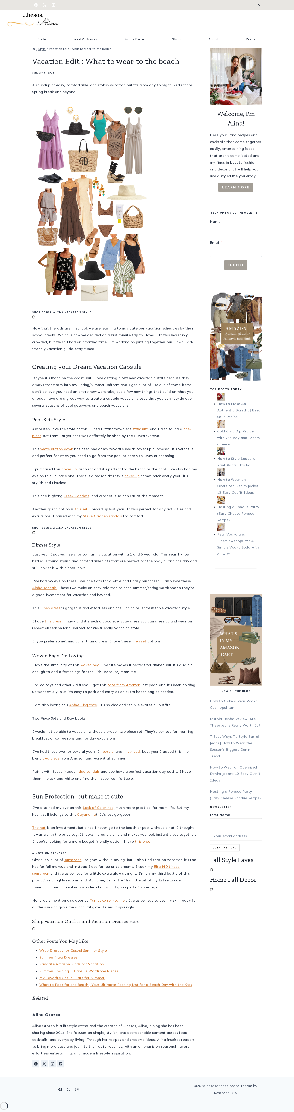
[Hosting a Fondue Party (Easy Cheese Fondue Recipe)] (239, 500)
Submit (236, 265)
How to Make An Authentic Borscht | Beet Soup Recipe (238, 410)
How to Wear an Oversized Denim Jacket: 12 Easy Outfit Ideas (238, 486)
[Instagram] (53, 5)
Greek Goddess (76, 496)
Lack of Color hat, (98, 807)
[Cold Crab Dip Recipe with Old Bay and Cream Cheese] (239, 424)
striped (133, 751)
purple (108, 751)
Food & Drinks (85, 39)
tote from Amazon (124, 685)
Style (42, 39)
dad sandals (89, 771)
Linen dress (50, 608)
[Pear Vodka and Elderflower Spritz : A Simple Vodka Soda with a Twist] (239, 527)
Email (216, 242)
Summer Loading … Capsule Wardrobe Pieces (78, 971)
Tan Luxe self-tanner (108, 900)
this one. (142, 841)
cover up (70, 469)
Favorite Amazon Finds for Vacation (71, 964)
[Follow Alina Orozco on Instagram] (52, 1063)
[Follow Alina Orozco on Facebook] (35, 1063)
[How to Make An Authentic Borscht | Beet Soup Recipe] (239, 397)
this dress (53, 621)
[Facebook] (35, 5)
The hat (39, 827)
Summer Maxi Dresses (58, 957)
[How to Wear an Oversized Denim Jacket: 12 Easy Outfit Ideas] (239, 472)
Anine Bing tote (83, 705)
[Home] (33, 49)
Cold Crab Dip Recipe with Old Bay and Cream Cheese (238, 437)
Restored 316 (225, 1093)
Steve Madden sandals (103, 516)
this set (82, 509)
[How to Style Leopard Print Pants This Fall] (239, 451)
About (213, 39)
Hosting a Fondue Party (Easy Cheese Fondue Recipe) (238, 513)
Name (215, 221)
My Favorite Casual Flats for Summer (72, 978)
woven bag (90, 665)
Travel (251, 39)
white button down (56, 449)
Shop (176, 39)
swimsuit (140, 429)
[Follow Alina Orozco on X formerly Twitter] (44, 1063)
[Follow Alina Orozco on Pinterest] (60, 1063)
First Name (220, 815)
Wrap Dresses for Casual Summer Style (73, 950)
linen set (140, 641)
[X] (44, 5)
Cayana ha (86, 814)
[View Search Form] (259, 5)
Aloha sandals (44, 588)
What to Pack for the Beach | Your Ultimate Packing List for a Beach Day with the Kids (115, 985)
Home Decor (135, 39)
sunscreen (72, 860)
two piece (51, 758)
